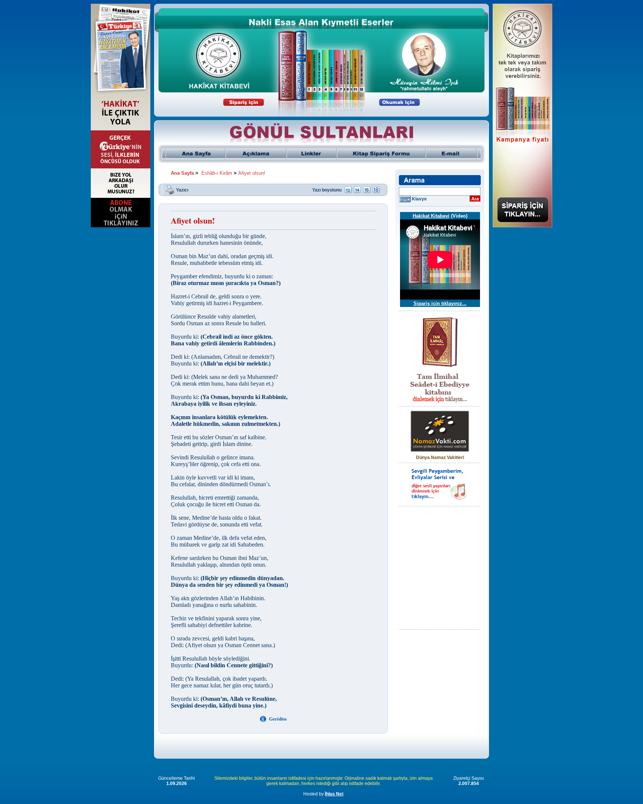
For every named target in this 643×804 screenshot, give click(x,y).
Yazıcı (182, 189)
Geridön (278, 719)
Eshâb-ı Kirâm (216, 173)
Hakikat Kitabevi (431, 216)
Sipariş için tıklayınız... (440, 303)
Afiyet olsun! (251, 173)
